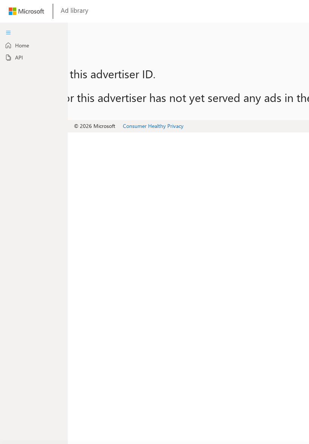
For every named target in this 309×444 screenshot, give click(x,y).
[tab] (34, 46)
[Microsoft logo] (26, 13)
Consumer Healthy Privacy (153, 125)
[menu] (8, 33)
